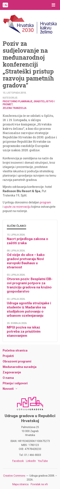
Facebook (18, 460)
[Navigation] (53, 5)
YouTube (43, 460)
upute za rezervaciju (17, 206)
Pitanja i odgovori (15, 383)
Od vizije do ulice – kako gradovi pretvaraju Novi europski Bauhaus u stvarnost (26, 261)
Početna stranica (15, 350)
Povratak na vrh (39, 484)
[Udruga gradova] (5, 5)
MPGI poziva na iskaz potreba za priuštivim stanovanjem (23, 331)
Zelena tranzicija (14, 108)
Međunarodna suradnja (19, 367)
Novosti (8, 388)
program (45, 202)
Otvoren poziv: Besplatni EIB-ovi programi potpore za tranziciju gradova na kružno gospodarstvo (29, 285)
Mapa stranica (20, 484)
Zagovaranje (12, 372)
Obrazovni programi (17, 361)
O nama (8, 378)
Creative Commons (14, 475)
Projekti (8, 356)
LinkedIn (31, 460)
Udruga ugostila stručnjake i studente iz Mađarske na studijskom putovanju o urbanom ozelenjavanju (29, 309)
